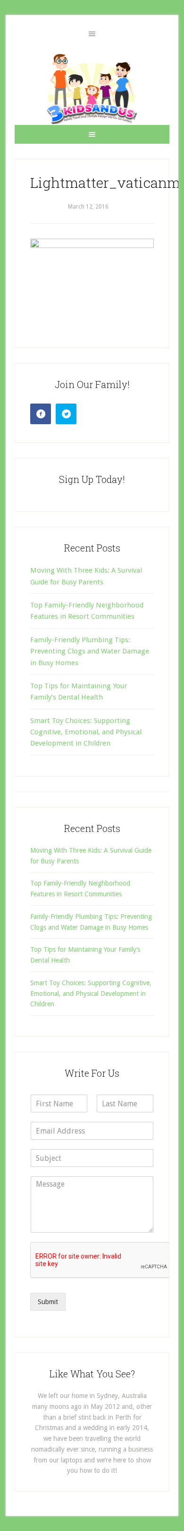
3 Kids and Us (92, 89)
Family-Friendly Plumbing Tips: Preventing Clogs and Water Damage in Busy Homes (89, 651)
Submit (48, 1302)
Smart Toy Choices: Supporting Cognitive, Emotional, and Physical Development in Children (86, 732)
